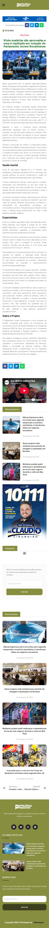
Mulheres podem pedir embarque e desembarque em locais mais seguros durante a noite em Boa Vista (34, 469)
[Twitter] (21, 827)
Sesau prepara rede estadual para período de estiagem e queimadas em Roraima (34, 447)
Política (24, 35)
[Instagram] (28, 827)
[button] (3, 5)
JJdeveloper (38, 922)
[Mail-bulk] (35, 827)
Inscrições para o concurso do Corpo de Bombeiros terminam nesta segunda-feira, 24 (24, 772)
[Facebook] (13, 827)
